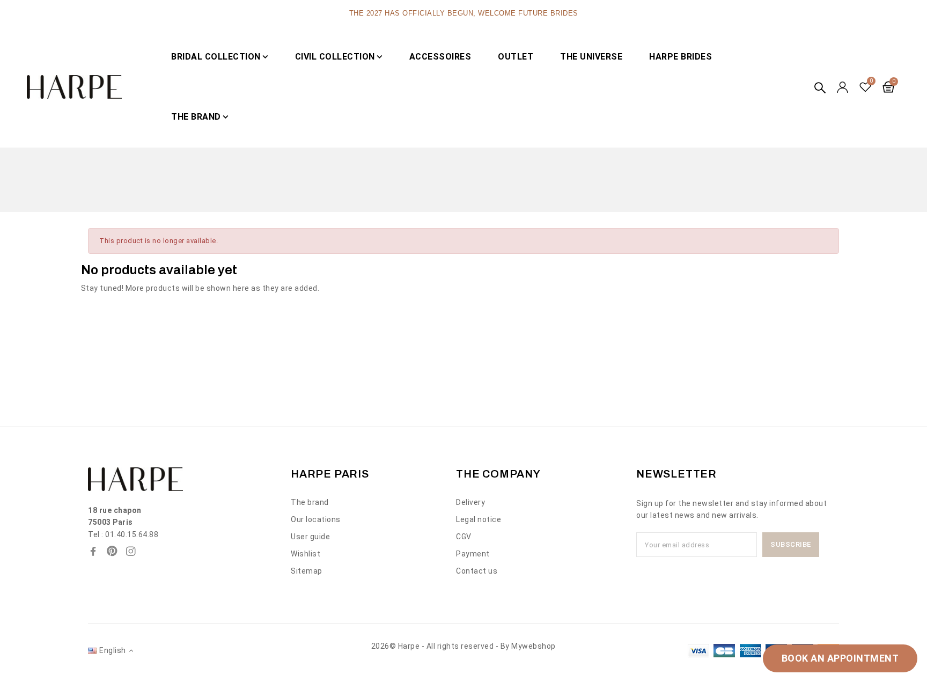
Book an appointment (840, 658)
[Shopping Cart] (888, 87)
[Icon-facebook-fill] (93, 551)
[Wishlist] (865, 86)
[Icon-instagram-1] (131, 551)
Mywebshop (533, 646)
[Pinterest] (112, 551)
